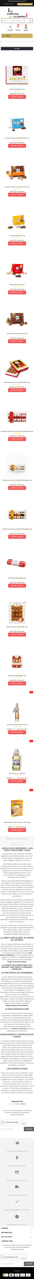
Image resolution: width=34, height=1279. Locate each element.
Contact (11, 4)
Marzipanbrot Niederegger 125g (17, 578)
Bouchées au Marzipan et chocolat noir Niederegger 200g (17, 431)
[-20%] (17, 710)
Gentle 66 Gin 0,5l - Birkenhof (17, 773)
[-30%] (17, 759)
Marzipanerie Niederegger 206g (17, 675)
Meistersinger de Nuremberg (17, 1005)
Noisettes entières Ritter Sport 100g (17, 333)
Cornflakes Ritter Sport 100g (17, 235)
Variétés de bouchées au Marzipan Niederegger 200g (17, 529)
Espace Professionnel (24, 4)
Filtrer (17, 48)
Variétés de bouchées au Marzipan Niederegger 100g (17, 480)
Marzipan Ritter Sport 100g (17, 284)
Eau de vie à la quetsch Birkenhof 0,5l (17, 724)
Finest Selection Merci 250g (17, 89)
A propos (6, 4)
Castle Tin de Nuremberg (16, 962)
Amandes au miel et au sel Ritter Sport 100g (17, 187)
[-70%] (17, 808)
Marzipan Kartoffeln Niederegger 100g (17, 626)
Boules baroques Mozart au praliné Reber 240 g (17, 382)
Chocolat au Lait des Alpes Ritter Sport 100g (17, 138)
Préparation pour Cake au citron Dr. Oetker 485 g (17, 822)
